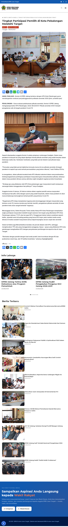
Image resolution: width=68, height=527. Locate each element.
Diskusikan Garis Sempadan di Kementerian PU (41, 392)
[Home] (2, 17)
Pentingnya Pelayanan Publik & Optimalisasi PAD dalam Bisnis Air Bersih (44, 341)
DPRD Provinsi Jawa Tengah (21, 521)
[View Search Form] (61, 8)
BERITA (4, 27)
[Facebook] (61, 2)
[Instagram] (66, 2)
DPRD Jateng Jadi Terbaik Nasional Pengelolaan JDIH (43, 443)
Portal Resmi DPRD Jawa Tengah (10, 1)
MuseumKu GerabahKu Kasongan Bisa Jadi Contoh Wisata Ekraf (42, 358)
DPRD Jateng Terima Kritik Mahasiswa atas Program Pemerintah (14, 284)
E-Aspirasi (9, 509)
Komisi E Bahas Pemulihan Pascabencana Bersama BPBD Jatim (44, 307)
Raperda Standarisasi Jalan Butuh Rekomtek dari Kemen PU (44, 324)
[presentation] (16, 269)
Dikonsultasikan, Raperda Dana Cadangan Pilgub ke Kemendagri (43, 375)
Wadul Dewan (24, 509)
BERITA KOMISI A (13, 27)
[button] (3, 523)
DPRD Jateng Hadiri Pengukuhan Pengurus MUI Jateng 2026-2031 (48, 284)
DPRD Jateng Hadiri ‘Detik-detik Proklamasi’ (40, 460)
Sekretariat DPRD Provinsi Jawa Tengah (48, 521)
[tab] (30, 294)
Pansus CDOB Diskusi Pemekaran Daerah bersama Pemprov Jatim (42, 410)
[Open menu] (65, 8)
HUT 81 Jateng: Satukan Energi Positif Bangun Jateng (43, 426)
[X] (64, 2)
